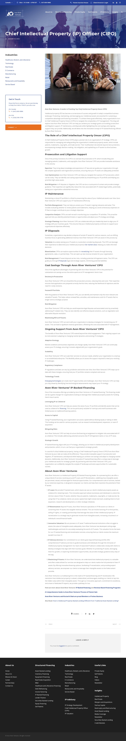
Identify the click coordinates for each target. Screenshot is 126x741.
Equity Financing (40, 704)
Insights (115, 12)
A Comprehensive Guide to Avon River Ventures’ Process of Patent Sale (71, 592)
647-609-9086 (46, 2)
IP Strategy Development (73, 705)
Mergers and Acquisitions (103, 702)
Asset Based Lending (102, 711)
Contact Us (9, 686)
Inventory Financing (42, 674)
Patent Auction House (80, 3)
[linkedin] (113, 3)
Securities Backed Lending (44, 701)
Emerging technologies (53, 381)
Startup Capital (100, 705)
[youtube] (116, 3)
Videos (97, 680)
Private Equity (80, 12)
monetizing (85, 251)
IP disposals (62, 261)
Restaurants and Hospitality (15, 81)
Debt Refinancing (41, 689)
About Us (48, 12)
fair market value (91, 245)
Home (7, 671)
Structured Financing (63, 12)
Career (7, 680)
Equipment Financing (42, 677)
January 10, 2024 (14, 39)
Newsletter (98, 683)
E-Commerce (9, 70)
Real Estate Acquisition (43, 680)
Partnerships (9, 683)
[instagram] (120, 3)
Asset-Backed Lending (42, 671)
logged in (62, 646)
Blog (96, 677)
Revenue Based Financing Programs (107, 588)
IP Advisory (104, 12)
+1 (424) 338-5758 (17, 117)
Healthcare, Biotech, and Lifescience (17, 60)
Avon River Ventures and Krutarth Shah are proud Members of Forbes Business (74, 596)
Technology (9, 63)
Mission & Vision (11, 677)
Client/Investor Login (100, 3)
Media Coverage (100, 714)
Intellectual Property (102, 696)
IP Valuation (69, 714)
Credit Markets (100, 723)
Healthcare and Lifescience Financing (48, 686)
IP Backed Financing (83, 588)
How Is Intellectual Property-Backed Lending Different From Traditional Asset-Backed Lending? (86, 601)
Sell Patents (92, 12)
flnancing (63, 408)
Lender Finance (40, 698)
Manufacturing (10, 74)
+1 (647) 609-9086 (17, 111)
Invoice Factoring (41, 692)
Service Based (10, 84)
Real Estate (9, 67)
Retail (7, 77)
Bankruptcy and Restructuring (105, 708)
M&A (36, 683)
